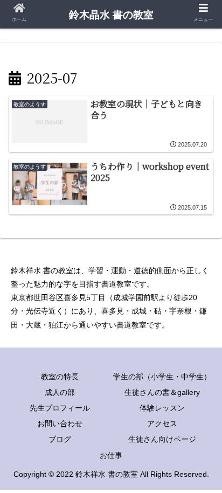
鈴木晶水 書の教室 (111, 14)
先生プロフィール (60, 408)
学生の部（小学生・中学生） (162, 376)
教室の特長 (60, 376)
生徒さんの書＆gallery (162, 392)
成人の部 (60, 392)
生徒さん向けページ (162, 439)
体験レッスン (162, 408)
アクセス (162, 423)
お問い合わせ (59, 423)
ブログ (59, 439)
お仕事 (111, 455)
